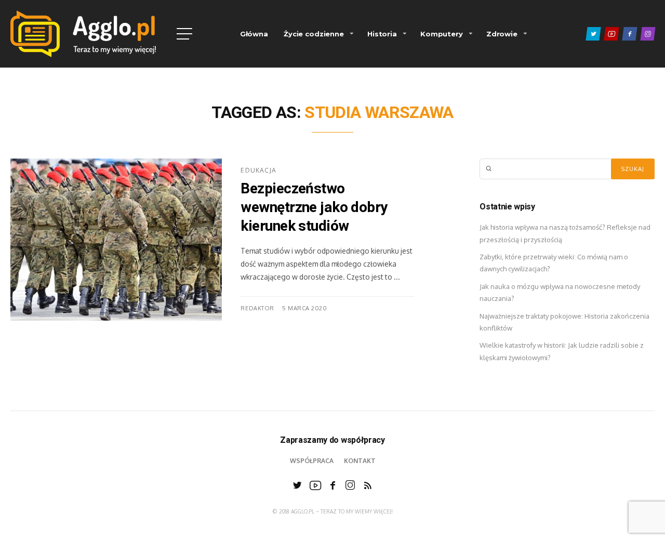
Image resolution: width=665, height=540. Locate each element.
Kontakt (360, 461)
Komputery (441, 34)
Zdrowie (501, 34)
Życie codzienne (314, 34)
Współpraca (312, 461)
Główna (254, 34)
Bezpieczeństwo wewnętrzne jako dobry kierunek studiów (314, 208)
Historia (382, 34)
